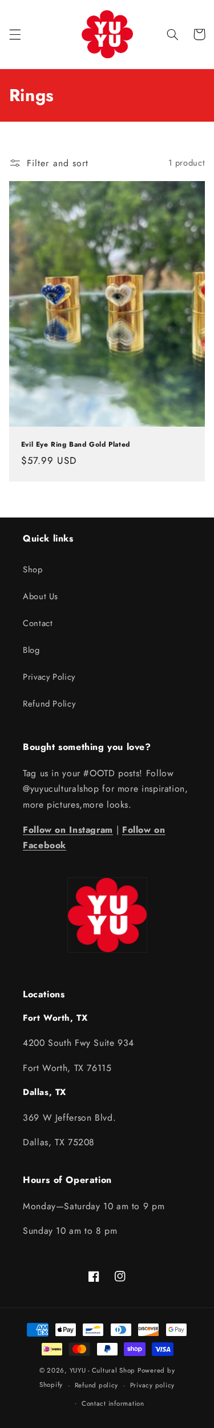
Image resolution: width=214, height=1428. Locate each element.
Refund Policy (49, 703)
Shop (33, 569)
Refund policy (97, 1385)
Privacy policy (152, 1385)
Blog (31, 650)
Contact (38, 623)
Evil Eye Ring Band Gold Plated (75, 445)
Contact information (113, 1403)
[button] (15, 34)
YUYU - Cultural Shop (103, 1370)
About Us (40, 596)
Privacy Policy (49, 677)
